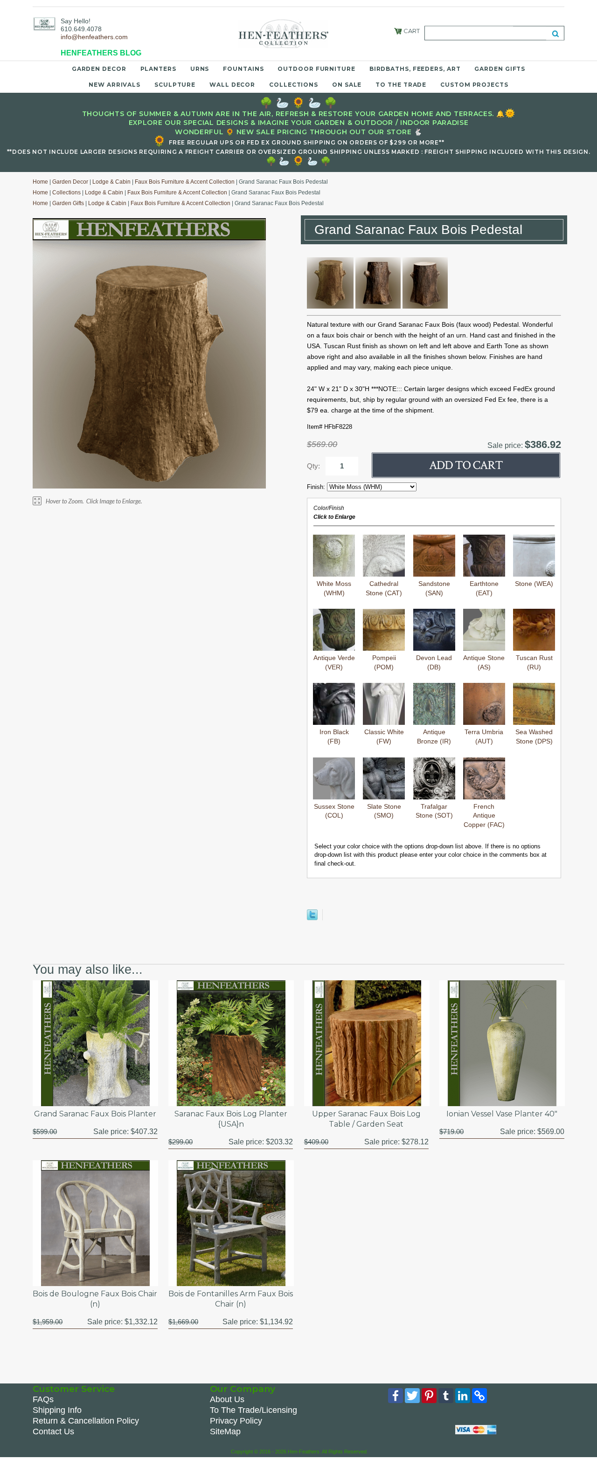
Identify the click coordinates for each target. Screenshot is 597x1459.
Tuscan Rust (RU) (534, 662)
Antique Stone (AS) (484, 662)
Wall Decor (232, 84)
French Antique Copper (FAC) (484, 815)
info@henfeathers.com (94, 37)
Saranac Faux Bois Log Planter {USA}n (230, 1119)
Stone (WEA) (534, 583)
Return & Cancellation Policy (86, 1420)
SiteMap (225, 1431)
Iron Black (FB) (334, 736)
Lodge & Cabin (111, 182)
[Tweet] (312, 918)
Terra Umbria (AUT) (484, 736)
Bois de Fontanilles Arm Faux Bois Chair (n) (230, 1298)
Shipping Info (57, 1410)
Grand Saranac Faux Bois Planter (95, 1113)
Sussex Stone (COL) (334, 811)
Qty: (313, 466)
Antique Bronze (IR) (434, 736)
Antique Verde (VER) (334, 662)
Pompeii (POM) (384, 662)
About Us (227, 1399)
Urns (199, 68)
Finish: (317, 486)
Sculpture (174, 84)
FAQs (43, 1399)
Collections (293, 84)
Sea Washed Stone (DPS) (534, 736)
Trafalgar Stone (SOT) (434, 811)
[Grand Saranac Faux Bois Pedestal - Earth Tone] (378, 306)
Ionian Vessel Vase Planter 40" (501, 1113)
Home (40, 182)
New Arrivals (114, 84)
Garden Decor (99, 68)
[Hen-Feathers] (44, 23)
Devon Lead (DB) (434, 662)
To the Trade (400, 84)
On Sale (346, 84)
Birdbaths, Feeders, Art (415, 68)
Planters (158, 68)
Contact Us (53, 1431)
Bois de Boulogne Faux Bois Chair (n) (95, 1298)
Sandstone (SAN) (434, 588)
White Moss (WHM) (334, 588)
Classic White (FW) (384, 736)
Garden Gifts (499, 68)
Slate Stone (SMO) (384, 811)
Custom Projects (474, 84)
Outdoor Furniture (316, 68)
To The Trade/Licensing (253, 1410)
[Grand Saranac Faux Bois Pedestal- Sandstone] (330, 306)
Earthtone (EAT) (484, 588)
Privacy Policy (236, 1420)
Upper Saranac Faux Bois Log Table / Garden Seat (366, 1119)
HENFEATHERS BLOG (101, 53)
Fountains (243, 68)
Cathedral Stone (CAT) (384, 588)
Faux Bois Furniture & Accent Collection (185, 182)
